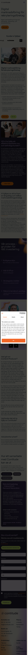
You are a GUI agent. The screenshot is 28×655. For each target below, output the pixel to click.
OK (13, 340)
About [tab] (22, 317)
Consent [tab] (5, 317)
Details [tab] (13, 317)
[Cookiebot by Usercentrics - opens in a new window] (19, 313)
